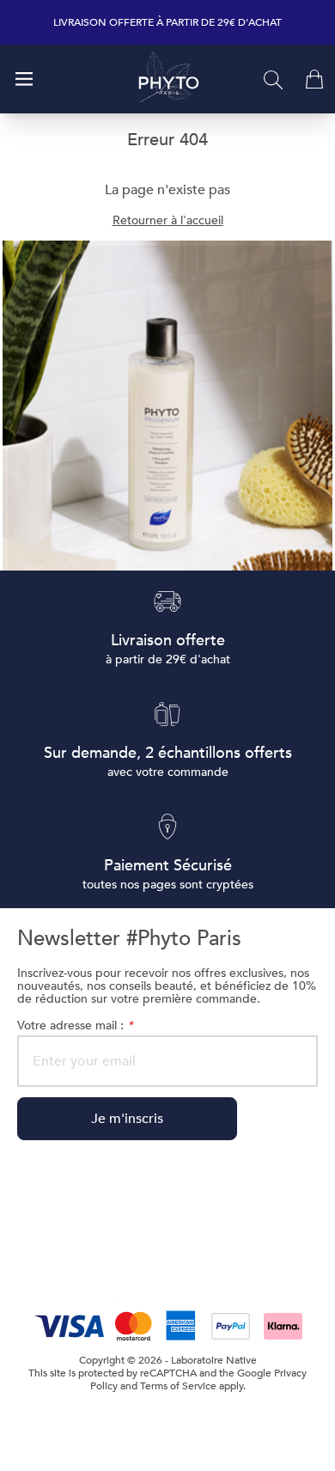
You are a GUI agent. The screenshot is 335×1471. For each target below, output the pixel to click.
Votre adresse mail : (74, 1025)
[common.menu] (24, 79)
